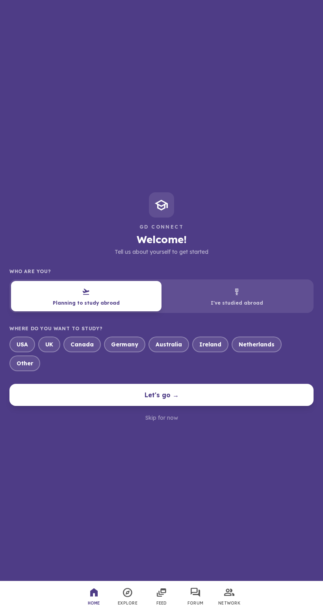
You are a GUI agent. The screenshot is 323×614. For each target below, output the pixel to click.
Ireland (210, 344)
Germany (124, 344)
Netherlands (257, 344)
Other (25, 363)
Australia (169, 344)
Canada (82, 344)
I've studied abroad (237, 296)
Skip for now (161, 417)
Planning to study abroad (86, 296)
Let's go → (162, 395)
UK (49, 344)
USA (22, 344)
